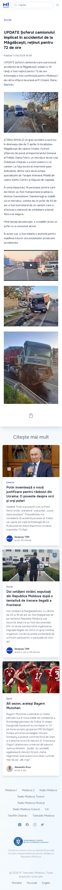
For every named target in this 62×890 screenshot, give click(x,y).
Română (17, 883)
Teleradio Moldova (43, 815)
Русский (32, 883)
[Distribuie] (31, 415)
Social (7, 20)
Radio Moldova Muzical (31, 803)
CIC (47, 809)
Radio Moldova (48, 790)
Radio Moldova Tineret (31, 796)
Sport (9, 698)
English (46, 883)
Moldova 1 (11, 790)
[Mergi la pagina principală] (6, 5)
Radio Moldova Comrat (26, 809)
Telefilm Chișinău (17, 815)
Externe (10, 482)
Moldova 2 (28, 790)
